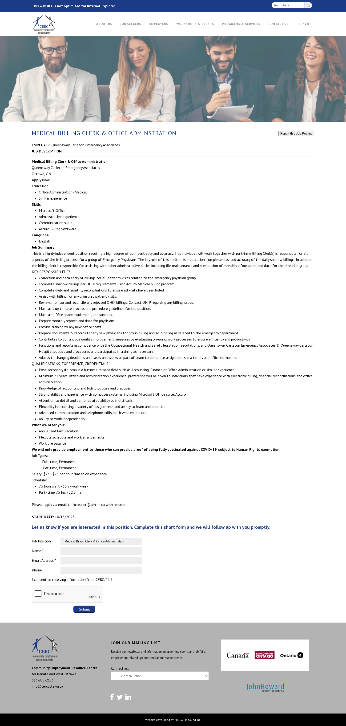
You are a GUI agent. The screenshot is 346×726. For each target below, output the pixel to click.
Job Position (41, 541)
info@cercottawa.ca (47, 686)
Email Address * (44, 560)
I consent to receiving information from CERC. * (69, 579)
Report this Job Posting (296, 133)
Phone (37, 570)
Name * (38, 550)
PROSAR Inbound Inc (187, 720)
